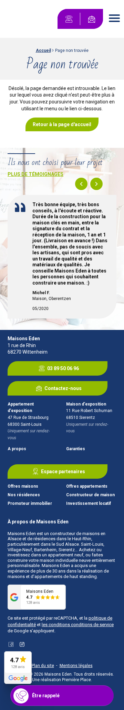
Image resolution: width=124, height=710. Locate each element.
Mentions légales (76, 665)
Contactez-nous (63, 388)
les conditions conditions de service (78, 624)
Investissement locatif (88, 503)
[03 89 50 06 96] (69, 19)
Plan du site (43, 665)
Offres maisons (23, 486)
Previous (81, 184)
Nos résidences (24, 495)
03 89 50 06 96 (63, 368)
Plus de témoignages (35, 174)
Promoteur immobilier (30, 503)
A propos (17, 449)
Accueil (43, 50)
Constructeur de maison (90, 495)
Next (96, 184)
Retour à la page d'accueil (62, 124)
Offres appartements (86, 486)
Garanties (75, 449)
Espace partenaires (63, 471)
